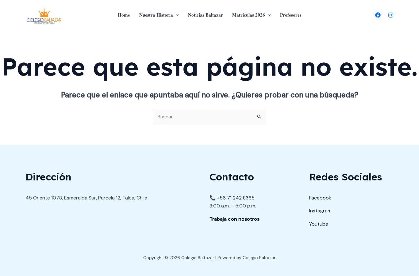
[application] (176, 15)
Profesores (291, 14)
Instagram (320, 210)
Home (124, 14)
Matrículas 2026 (248, 14)
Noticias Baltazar (205, 14)
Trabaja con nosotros (234, 219)
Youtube (318, 224)
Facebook (320, 198)
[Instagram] (391, 15)
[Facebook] (378, 15)
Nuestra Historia (156, 14)
